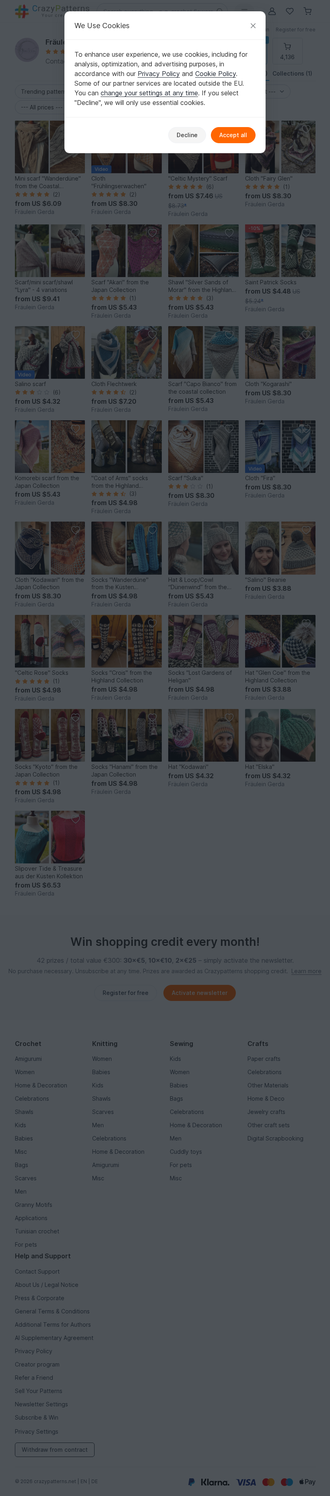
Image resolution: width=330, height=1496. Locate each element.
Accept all (233, 135)
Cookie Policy (215, 74)
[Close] (253, 25)
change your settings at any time (149, 93)
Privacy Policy (159, 74)
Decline (187, 135)
